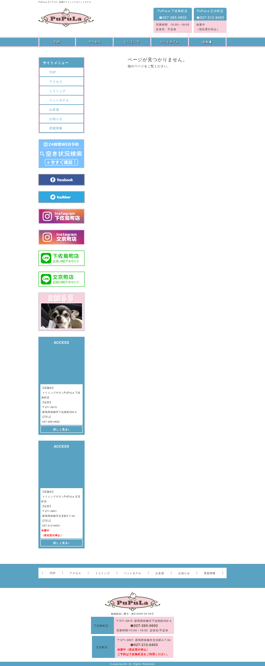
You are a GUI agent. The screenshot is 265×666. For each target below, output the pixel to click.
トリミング (132, 42)
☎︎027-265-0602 (173, 17)
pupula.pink (120, 663)
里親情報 (55, 128)
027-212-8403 (51, 525)
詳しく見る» (61, 429)
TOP (57, 42)
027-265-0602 (51, 421)
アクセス (95, 42)
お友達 (208, 42)
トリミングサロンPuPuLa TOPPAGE (66, 17)
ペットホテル (170, 42)
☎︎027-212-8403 (210, 17)
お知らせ (55, 118)
